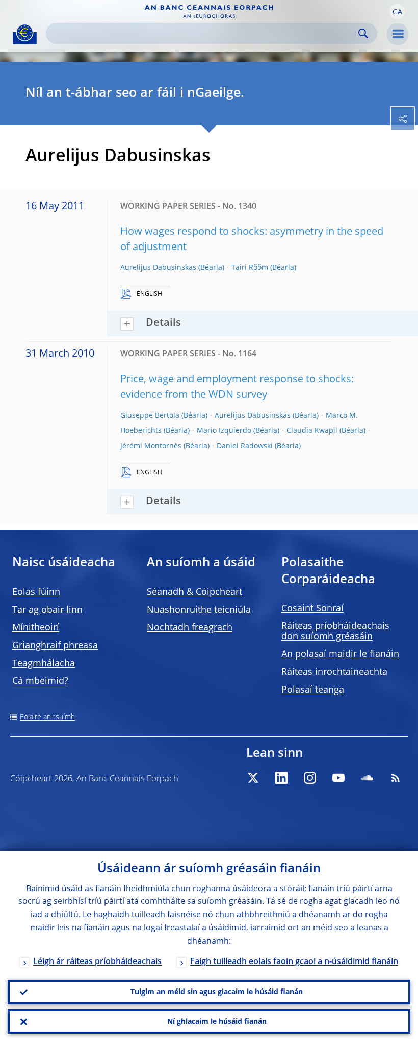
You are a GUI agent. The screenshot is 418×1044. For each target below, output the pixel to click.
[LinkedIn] (281, 777)
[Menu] (397, 34)
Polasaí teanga (312, 690)
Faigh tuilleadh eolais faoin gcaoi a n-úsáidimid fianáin (294, 962)
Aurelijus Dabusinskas (158, 267)
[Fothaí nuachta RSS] (395, 777)
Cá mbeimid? (40, 681)
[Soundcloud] (367, 777)
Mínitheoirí (35, 628)
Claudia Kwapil (311, 430)
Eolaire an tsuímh (47, 717)
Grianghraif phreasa (55, 645)
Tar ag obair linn (47, 610)
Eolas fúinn (36, 592)
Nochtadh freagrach (189, 628)
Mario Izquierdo (224, 430)
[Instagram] (310, 777)
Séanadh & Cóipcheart (194, 592)
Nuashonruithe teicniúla (199, 610)
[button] (397, 11)
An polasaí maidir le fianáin (340, 654)
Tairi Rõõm (249, 267)
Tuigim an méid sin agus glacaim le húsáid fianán (216, 992)
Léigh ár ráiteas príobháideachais (97, 962)
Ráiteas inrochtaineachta (334, 672)
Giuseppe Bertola (149, 415)
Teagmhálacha (43, 663)
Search (363, 33)
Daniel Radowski (245, 446)
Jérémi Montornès (150, 446)
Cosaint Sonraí (312, 608)
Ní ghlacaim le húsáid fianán (217, 1021)
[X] (253, 777)
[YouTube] (338, 777)
